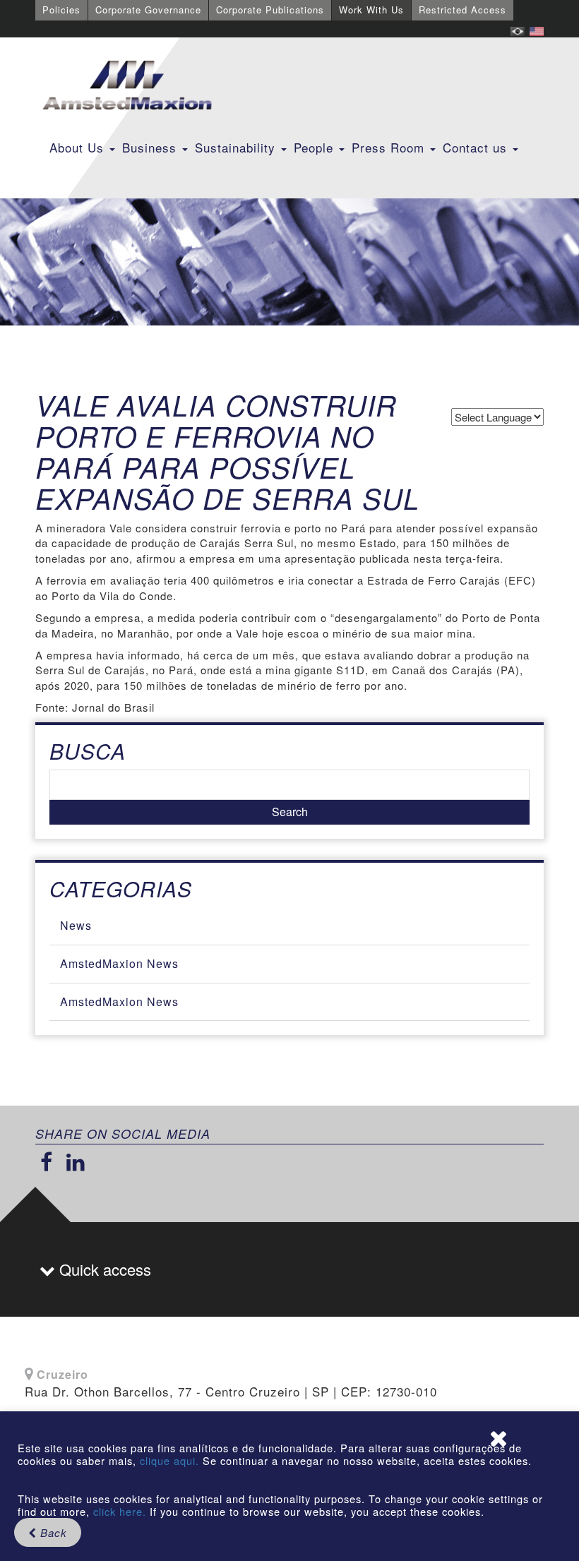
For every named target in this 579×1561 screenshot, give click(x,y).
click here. (119, 1511)
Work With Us (371, 9)
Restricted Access (462, 9)
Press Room (390, 147)
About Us (78, 147)
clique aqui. (171, 1460)
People (316, 147)
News (76, 925)
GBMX (127, 86)
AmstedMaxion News (119, 963)
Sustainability (237, 147)
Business (151, 147)
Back (52, 1532)
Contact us (477, 147)
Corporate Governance (148, 9)
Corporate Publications (270, 9)
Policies (61, 9)
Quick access (103, 1269)
